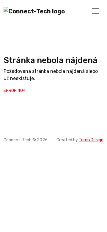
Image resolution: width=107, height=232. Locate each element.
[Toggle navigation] (95, 11)
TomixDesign (91, 139)
